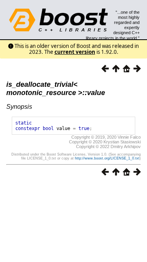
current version (74, 51)
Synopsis (19, 106)
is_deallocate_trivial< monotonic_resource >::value (55, 89)
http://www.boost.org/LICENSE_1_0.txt (107, 158)
